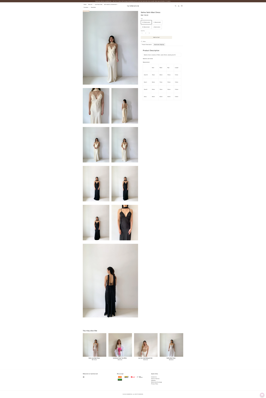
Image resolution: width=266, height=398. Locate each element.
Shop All (90, 4)
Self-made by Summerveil (110, 4)
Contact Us (154, 376)
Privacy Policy (154, 383)
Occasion (86, 7)
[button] (175, 5)
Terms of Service (155, 378)
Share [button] (144, 41)
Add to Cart (156, 37)
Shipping (153, 380)
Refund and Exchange (156, 382)
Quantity (143, 30)
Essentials (93, 7)
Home (85, 4)
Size (142, 18)
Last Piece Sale (98, 4)
